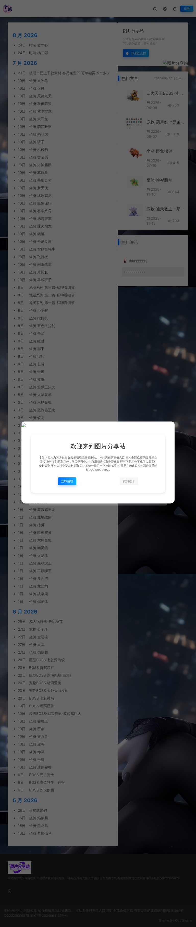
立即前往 (67, 481)
